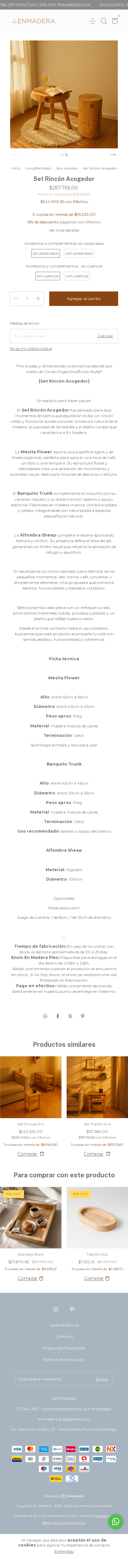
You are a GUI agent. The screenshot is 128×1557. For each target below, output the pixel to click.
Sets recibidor (67, 168)
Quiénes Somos (64, 1324)
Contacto (64, 1336)
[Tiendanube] (64, 1497)
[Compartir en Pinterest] (82, 1016)
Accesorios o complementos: (64, 243)
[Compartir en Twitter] (71, 1016)
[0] (113, 21)
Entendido (64, 1551)
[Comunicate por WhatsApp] (115, 1521)
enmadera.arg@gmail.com (64, 1419)
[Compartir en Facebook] (58, 1016)
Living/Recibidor (38, 168)
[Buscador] (103, 21)
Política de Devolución (64, 1359)
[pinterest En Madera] (72, 1309)
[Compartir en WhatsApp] (45, 1016)
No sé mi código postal (31, 348)
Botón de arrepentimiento (64, 1522)
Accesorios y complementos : (64, 266)
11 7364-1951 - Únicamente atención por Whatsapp (64, 1408)
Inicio (15, 168)
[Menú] (93, 21)
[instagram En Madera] (55, 1309)
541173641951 (64, 1398)
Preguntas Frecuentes (64, 1347)
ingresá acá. (104, 1516)
